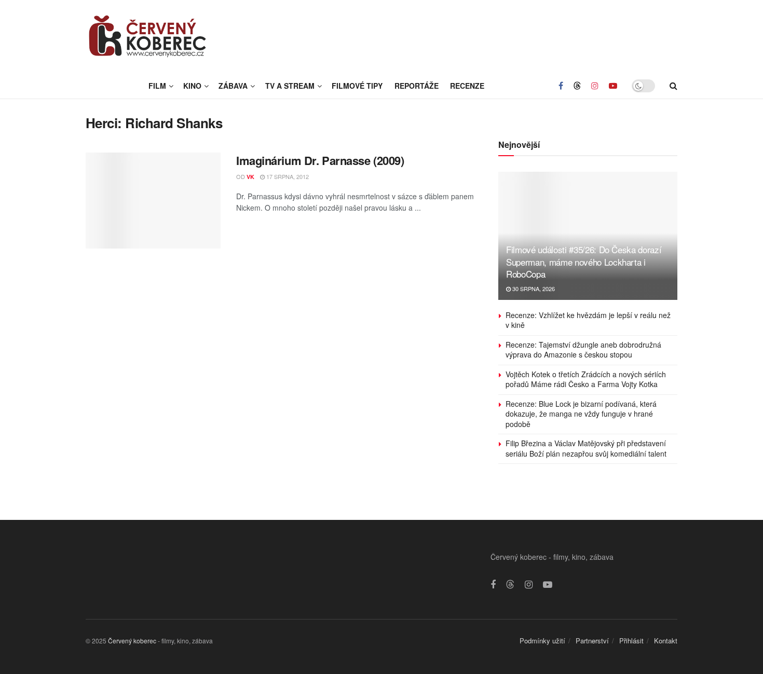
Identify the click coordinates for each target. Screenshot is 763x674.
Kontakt (665, 640)
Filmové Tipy (357, 85)
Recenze (467, 85)
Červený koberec (132, 640)
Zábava (233, 85)
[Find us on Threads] (577, 86)
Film (157, 85)
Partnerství (592, 640)
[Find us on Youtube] (613, 86)
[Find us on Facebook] (560, 86)
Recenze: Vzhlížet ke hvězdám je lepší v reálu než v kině (588, 320)
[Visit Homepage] (148, 36)
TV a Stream (290, 85)
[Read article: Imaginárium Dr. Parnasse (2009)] (153, 201)
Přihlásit (631, 640)
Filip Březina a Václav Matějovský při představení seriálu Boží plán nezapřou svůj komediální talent (586, 448)
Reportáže (416, 85)
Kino (192, 85)
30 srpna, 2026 (533, 288)
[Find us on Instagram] (594, 86)
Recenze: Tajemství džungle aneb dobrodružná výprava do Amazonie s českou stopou (583, 349)
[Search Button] (673, 86)
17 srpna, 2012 (287, 176)
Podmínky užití (542, 640)
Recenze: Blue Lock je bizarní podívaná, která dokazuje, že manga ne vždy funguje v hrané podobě (581, 413)
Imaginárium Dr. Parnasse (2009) (320, 160)
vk (250, 177)
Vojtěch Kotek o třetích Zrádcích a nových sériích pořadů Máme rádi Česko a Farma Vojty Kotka (586, 379)
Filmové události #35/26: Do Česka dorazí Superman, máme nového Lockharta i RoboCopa (583, 262)
